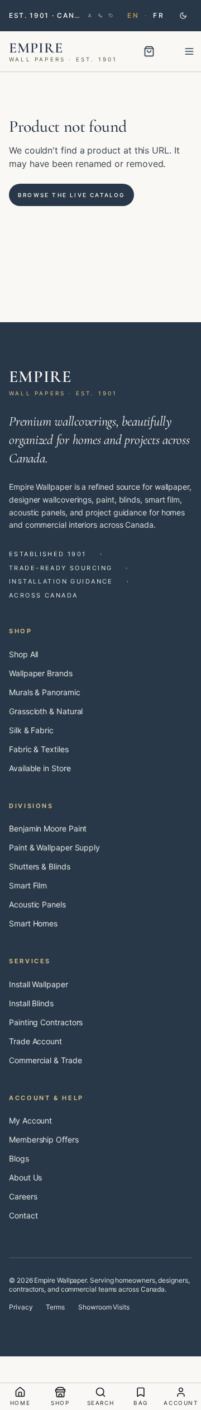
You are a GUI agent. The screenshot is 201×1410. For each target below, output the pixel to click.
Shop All (23, 654)
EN (133, 15)
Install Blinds (31, 1003)
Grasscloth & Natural (46, 711)
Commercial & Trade (45, 1060)
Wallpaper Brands (41, 673)
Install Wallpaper (38, 984)
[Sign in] (90, 15)
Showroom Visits (104, 1307)
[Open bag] (149, 51)
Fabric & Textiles (39, 749)
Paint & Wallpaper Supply (54, 847)
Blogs (19, 1158)
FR (158, 15)
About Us (25, 1177)
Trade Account (35, 1041)
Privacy (20, 1307)
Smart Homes (33, 923)
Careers (23, 1196)
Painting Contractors (46, 1022)
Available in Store (40, 768)
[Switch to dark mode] (183, 16)
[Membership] (111, 15)
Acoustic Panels (37, 904)
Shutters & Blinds (39, 866)
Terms (55, 1307)
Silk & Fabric (31, 730)
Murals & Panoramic (44, 692)
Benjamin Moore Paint (48, 828)
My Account (30, 1120)
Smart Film (28, 885)
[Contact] (100, 15)
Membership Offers (44, 1139)
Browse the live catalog (71, 195)
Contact (23, 1215)
